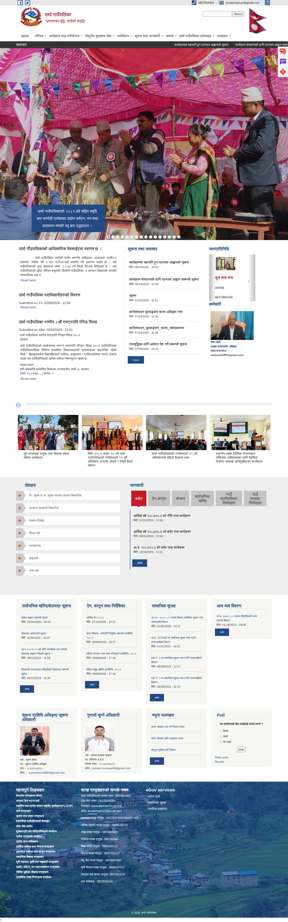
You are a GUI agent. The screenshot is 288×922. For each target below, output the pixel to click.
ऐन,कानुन (159, 498)
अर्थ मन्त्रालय (23, 811)
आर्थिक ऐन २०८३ (95, 617)
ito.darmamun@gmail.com (105, 811)
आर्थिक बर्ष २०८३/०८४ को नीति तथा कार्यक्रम (162, 516)
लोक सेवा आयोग (24, 826)
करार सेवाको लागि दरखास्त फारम (167, 738)
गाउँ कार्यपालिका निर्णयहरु (228, 498)
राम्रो (225, 736)
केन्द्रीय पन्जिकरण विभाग (29, 795)
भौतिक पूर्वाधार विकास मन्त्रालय (32, 872)
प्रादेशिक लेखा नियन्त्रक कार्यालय (33, 877)
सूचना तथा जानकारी (147, 36)
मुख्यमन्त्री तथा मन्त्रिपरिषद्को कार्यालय (36, 831)
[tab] (68, 495)
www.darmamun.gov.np (106, 805)
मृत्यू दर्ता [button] (33, 558)
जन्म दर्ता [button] (34, 570)
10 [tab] (150, 236)
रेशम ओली (215, 342)
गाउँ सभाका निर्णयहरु (255, 498)
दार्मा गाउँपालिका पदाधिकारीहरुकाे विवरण (49, 295)
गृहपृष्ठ (25, 36)
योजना (180, 498)
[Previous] (4, 178)
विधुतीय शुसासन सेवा (98, 36)
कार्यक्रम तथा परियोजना (64, 36)
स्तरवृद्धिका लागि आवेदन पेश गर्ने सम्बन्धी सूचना (158, 344)
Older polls (221, 757)
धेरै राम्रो (227, 741)
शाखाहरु (222, 36)
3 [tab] (117, 236)
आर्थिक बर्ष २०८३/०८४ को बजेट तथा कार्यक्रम (162, 532)
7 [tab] (136, 236)
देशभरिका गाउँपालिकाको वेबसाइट (33, 821)
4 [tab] (122, 236)
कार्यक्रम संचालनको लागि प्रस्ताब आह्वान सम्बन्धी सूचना (233, 44)
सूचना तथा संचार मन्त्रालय (30, 816)
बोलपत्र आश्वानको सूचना (33, 633)
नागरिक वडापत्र (157, 809)
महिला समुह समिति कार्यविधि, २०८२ (103, 669)
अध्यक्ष (218, 288)
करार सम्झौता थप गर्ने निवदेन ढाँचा (167, 726)
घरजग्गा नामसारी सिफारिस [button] (44, 508)
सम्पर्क (169, 36)
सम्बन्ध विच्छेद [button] (36, 520)
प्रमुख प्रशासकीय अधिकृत (224, 346)
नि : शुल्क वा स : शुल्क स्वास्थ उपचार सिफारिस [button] (55, 495)
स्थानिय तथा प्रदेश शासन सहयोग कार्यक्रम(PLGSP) (44, 805)
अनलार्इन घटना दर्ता (27, 800)
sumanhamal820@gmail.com (47, 772)
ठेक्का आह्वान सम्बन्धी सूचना (34, 617)
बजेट (138, 501)
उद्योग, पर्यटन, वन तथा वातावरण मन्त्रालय (37, 867)
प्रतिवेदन (123, 36)
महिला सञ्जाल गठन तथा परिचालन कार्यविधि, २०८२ (111, 653)
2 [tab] (113, 236)
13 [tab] (164, 236)
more (136, 359)
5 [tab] (127, 236)
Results (219, 761)
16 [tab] (178, 236)
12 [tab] (160, 236)
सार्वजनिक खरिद (202, 498)
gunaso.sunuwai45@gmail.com (111, 768)
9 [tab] (146, 236)
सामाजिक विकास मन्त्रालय (29, 856)
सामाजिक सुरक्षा (157, 803)
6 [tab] (131, 236)
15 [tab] (174, 236)
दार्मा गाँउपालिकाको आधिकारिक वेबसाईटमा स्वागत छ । (60, 248)
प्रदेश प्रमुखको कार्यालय (29, 836)
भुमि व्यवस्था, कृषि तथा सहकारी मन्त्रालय (37, 861)
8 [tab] (141, 236)
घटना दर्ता (154, 796)
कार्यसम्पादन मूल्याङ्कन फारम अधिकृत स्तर (156, 312)
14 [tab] (169, 236)
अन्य (139, 563)
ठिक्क (225, 730)
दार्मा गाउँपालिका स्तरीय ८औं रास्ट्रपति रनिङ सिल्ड (58, 322)
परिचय (39, 36)
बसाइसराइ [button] (35, 545)
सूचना (274, 44)
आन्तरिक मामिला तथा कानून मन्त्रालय (35, 851)
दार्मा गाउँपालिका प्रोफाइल (195, 36)
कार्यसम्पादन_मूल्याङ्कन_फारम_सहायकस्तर (156, 328)
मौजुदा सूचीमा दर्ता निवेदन (163, 749)
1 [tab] (108, 236)
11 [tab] (155, 236)
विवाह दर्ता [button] (34, 533)
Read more (28, 280)
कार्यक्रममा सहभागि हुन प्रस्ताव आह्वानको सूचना (168, 44)
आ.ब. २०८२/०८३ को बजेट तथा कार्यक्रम (159, 547)
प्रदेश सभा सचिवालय (27, 841)
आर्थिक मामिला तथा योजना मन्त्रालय (35, 846)
